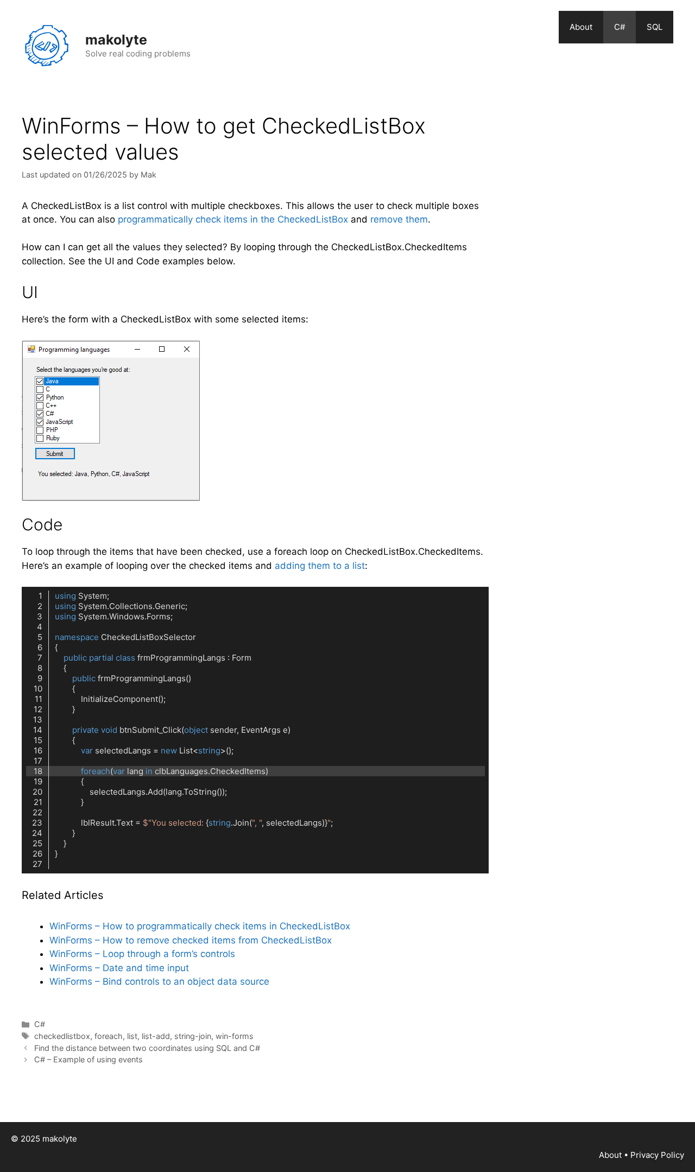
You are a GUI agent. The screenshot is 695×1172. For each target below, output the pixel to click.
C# (619, 27)
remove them (399, 219)
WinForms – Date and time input (119, 967)
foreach (108, 1036)
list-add (156, 1036)
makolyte (116, 39)
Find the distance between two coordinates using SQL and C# (147, 1048)
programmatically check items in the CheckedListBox (233, 219)
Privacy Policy (657, 1155)
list (132, 1036)
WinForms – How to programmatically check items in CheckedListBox (199, 926)
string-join (192, 1036)
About (581, 27)
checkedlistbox (62, 1036)
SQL (654, 27)
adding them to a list (320, 565)
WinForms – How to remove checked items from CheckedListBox (190, 940)
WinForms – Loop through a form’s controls (142, 953)
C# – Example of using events (88, 1059)
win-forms (235, 1036)
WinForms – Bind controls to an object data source (159, 981)
